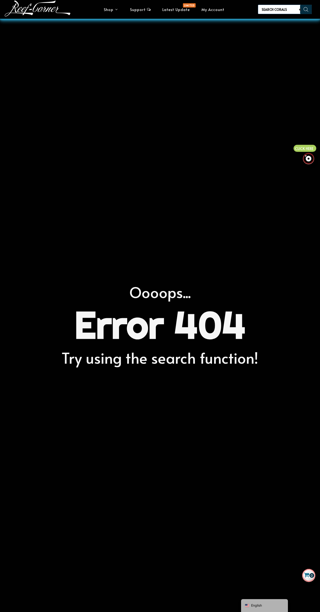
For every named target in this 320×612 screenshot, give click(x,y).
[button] (111, 9)
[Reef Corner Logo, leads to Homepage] (37, 9)
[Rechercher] (306, 9)
